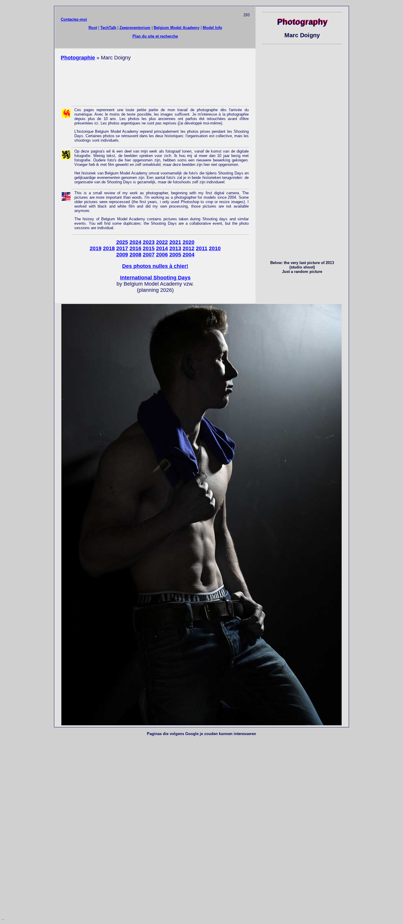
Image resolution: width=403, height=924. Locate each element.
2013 (175, 248)
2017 (122, 248)
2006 (162, 255)
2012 (188, 248)
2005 (175, 255)
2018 (109, 248)
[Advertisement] (155, 82)
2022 (162, 242)
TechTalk (108, 27)
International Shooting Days (155, 278)
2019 (95, 248)
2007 (149, 255)
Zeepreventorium (134, 27)
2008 (135, 255)
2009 (122, 255)
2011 (201, 248)
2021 (175, 242)
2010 (215, 248)
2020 (188, 242)
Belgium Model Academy (176, 27)
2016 (135, 248)
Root (93, 27)
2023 (149, 242)
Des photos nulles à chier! (155, 266)
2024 (135, 242)
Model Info (212, 27)
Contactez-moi (74, 19)
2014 (162, 248)
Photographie (78, 58)
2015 (149, 248)
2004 (188, 255)
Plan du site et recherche (155, 36)
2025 (122, 242)
